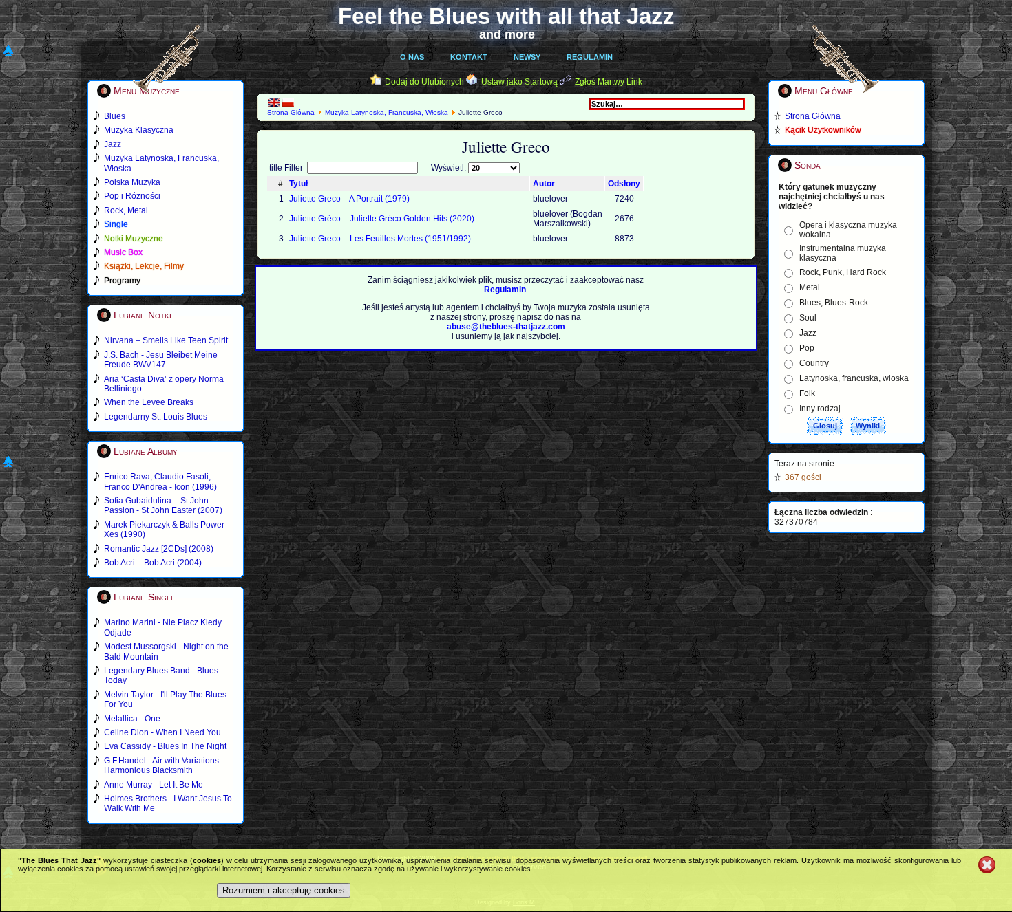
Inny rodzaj (820, 408)
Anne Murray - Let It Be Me (153, 785)
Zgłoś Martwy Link (608, 82)
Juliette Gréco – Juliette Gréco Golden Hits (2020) (381, 219)
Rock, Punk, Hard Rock (842, 272)
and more (507, 34)
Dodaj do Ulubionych (424, 82)
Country (814, 363)
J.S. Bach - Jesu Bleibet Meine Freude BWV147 (161, 359)
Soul (807, 318)
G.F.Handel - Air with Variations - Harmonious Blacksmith (164, 765)
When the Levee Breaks (148, 402)
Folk (807, 393)
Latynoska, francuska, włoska (854, 378)
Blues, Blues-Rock (833, 302)
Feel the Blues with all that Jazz (506, 16)
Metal (809, 287)
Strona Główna (291, 112)
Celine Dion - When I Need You (162, 732)
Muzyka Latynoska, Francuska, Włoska (386, 112)
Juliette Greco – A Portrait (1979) (349, 199)
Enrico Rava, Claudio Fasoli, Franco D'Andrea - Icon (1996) (160, 481)
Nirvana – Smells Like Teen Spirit (166, 340)
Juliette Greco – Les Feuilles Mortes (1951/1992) (380, 238)
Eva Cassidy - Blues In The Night (165, 746)
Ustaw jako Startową (519, 82)
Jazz (807, 333)
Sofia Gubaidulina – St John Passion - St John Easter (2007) (163, 505)
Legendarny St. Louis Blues (155, 417)
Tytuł (298, 183)
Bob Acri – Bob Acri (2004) (153, 562)
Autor (544, 183)
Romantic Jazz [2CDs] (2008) (158, 549)
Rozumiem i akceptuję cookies (283, 890)
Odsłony (624, 183)
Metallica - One (132, 719)
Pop (806, 348)
